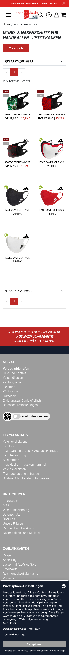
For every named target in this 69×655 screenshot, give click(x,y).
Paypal (7, 555)
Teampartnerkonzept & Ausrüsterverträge (30, 451)
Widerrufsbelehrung (16, 510)
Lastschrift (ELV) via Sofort (20, 564)
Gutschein (9, 396)
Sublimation (11, 460)
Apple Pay (9, 560)
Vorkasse (9, 578)
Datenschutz (11, 514)
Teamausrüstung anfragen (21, 473)
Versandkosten (13, 377)
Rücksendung (12, 391)
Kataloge (9, 446)
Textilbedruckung (14, 455)
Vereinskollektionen (16, 441)
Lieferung (9, 387)
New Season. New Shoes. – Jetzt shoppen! (35, 3)
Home (6, 24)
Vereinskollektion (14, 469)
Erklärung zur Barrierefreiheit (22, 400)
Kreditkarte (10, 569)
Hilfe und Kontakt (14, 373)
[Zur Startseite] (25, 15)
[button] (8, 15)
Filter (17, 48)
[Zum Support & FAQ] (49, 14)
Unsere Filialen (13, 523)
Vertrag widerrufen (16, 368)
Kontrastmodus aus (34, 416)
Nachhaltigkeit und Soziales (21, 533)
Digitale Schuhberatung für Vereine (26, 478)
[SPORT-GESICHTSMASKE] (17, 110)
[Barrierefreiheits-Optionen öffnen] (7, 416)
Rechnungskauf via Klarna (20, 573)
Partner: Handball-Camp (19, 528)
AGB (6, 505)
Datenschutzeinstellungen (20, 405)
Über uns (9, 519)
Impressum (10, 501)
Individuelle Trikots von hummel (24, 464)
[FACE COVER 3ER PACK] (51, 158)
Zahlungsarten (13, 382)
